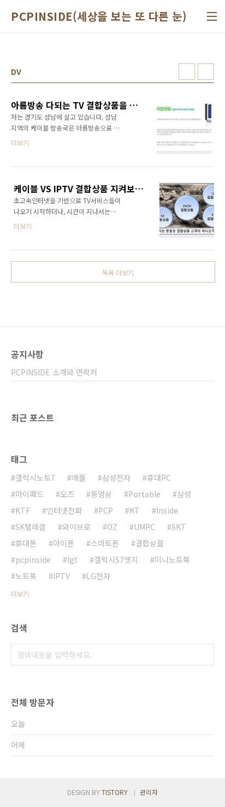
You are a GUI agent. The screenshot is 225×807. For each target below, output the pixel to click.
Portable (144, 493)
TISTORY (115, 792)
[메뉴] (212, 16)
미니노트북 (172, 559)
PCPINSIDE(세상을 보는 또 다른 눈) (99, 16)
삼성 (184, 493)
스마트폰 (105, 543)
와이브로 (76, 526)
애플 (79, 477)
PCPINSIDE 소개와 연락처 (54, 372)
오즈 (67, 493)
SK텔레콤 (30, 526)
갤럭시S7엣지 (116, 559)
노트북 (26, 575)
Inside (167, 510)
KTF (22, 510)
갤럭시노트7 (35, 477)
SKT (178, 526)
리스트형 (206, 71)
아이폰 (63, 543)
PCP (105, 510)
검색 (203, 654)
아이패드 (29, 493)
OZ (112, 526)
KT (134, 510)
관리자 (149, 792)
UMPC (144, 526)
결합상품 (149, 543)
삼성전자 (116, 477)
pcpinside (33, 559)
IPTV (61, 575)
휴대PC (159, 477)
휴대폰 (26, 543)
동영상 (101, 493)
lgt (72, 559)
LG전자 (98, 575)
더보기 (20, 593)
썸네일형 (187, 71)
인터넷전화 (64, 510)
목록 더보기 (118, 272)
